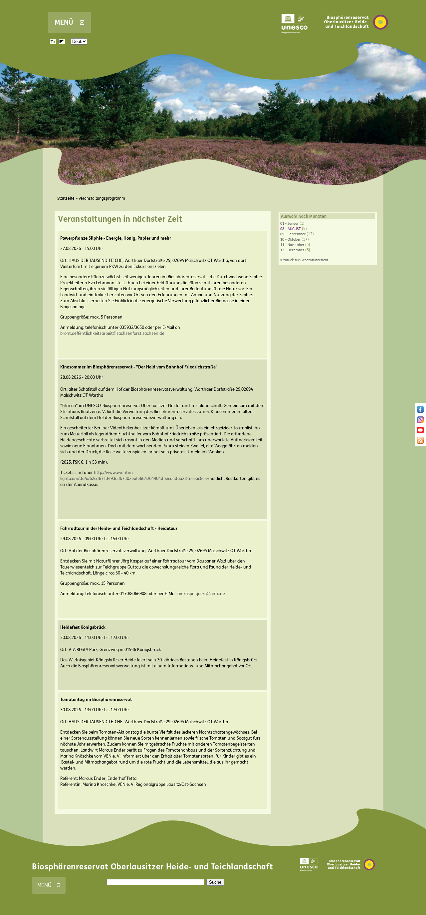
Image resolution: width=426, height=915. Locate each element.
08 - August (290, 229)
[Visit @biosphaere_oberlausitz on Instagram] (420, 421)
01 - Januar (289, 223)
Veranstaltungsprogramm (102, 198)
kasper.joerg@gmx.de (204, 593)
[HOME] (356, 39)
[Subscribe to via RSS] (420, 442)
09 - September (293, 234)
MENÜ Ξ (70, 22)
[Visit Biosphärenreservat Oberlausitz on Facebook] (420, 411)
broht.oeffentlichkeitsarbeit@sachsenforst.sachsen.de (112, 333)
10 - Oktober (290, 239)
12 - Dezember (292, 250)
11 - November (292, 245)
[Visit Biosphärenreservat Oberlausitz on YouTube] (420, 432)
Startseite (66, 198)
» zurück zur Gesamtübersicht (304, 260)
